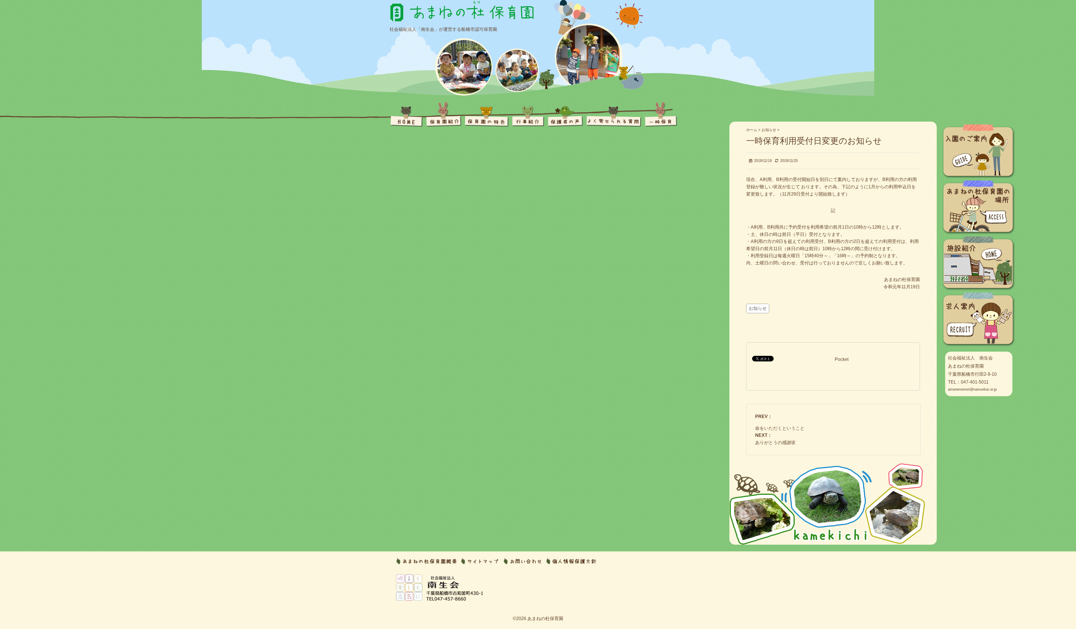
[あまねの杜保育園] (462, 8)
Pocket (841, 359)
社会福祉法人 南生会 (970, 358)
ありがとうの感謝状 (775, 442)
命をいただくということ (779, 428)
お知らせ (758, 308)
